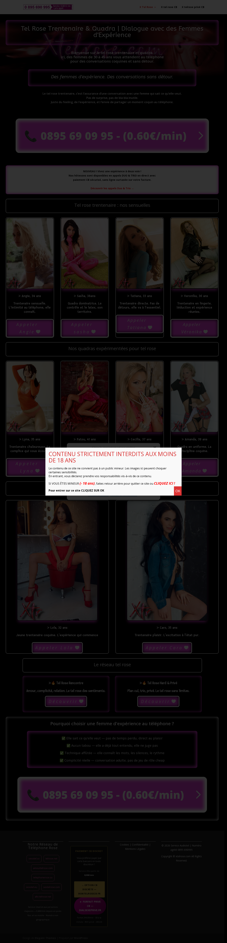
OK (177, 491)
